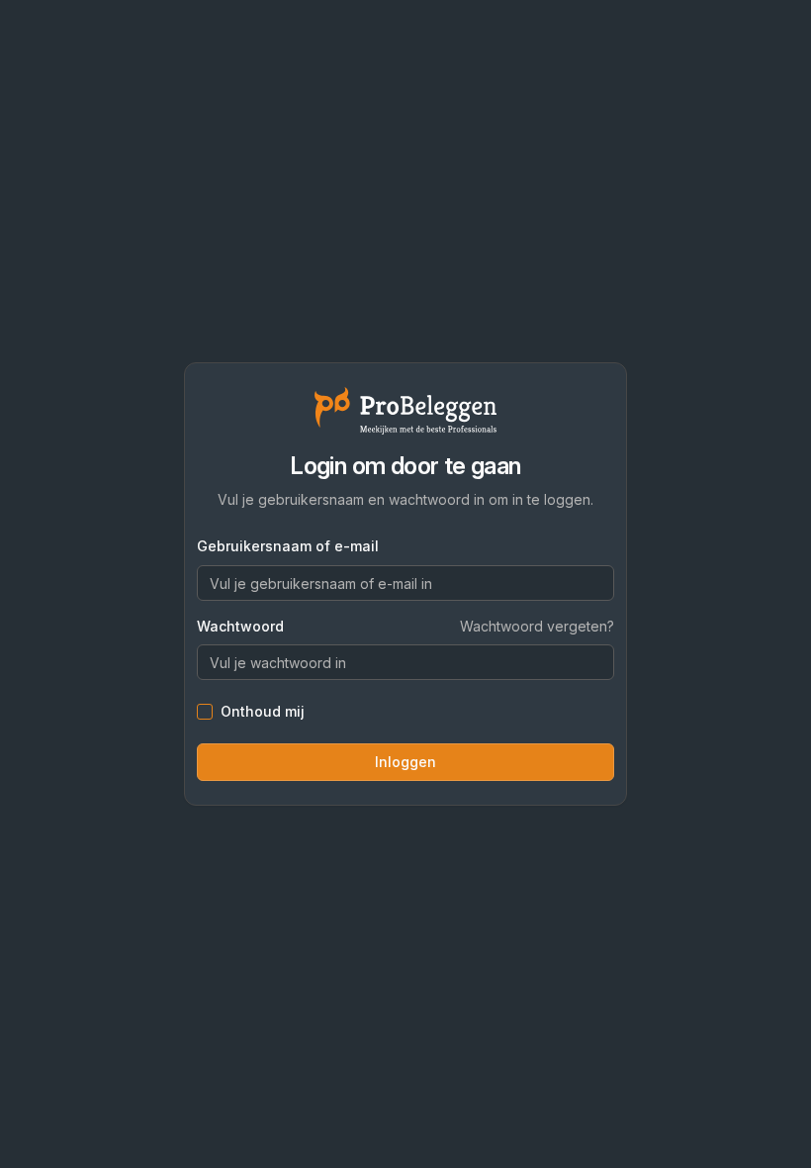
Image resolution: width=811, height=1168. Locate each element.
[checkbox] (205, 712)
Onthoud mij (263, 712)
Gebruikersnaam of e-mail (288, 545)
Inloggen (405, 761)
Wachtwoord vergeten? (537, 626)
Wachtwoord (240, 626)
